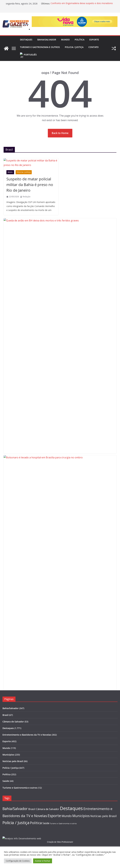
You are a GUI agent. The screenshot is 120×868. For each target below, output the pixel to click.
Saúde (5, 780)
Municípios (8, 754)
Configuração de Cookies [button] (18, 860)
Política (79, 39)
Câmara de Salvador (13, 721)
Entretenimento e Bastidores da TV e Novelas (26, 734)
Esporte (94, 39)
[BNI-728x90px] (75, 18)
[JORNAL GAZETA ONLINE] (6, 48)
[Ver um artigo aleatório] (114, 48)
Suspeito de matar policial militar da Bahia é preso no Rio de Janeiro (29, 184)
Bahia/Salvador (46, 39)
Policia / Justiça (74, 47)
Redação (26, 196)
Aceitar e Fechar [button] (42, 860)
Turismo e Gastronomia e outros (40, 47)
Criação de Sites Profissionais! (60, 842)
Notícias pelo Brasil (12, 761)
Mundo (65, 39)
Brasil (10, 172)
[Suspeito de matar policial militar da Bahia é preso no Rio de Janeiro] (31, 162)
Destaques (26, 39)
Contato (93, 47)
